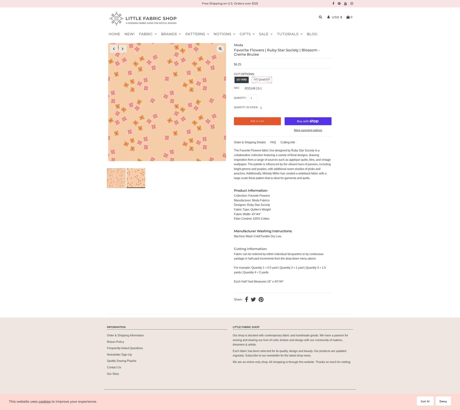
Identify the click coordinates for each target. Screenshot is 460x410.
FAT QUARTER (262, 79)
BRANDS (169, 34)
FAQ (273, 142)
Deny (443, 401)
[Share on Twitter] (253, 300)
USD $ (337, 17)
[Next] (123, 49)
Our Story (113, 373)
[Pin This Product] (261, 300)
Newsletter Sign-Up (119, 354)
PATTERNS (195, 34)
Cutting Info (287, 142)
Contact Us (114, 367)
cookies (44, 402)
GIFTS (245, 34)
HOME (114, 34)
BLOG (312, 34)
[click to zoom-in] (220, 49)
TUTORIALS (287, 34)
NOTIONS (222, 34)
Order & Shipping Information (125, 335)
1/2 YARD (241, 79)
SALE (263, 34)
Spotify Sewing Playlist (121, 360)
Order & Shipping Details (250, 142)
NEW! (130, 34)
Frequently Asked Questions (125, 348)
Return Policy (115, 341)
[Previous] (114, 49)
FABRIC (146, 34)
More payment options (308, 130)
